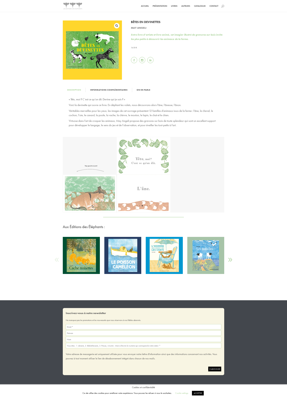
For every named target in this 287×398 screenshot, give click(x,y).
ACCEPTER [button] (198, 393)
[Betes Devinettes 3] (143, 211)
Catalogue (200, 6)
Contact (213, 6)
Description (74, 90)
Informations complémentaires (109, 90)
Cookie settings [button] (181, 393)
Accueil (145, 6)
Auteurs (185, 6)
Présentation (160, 6)
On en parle (143, 90)
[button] (116, 25)
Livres (174, 6)
